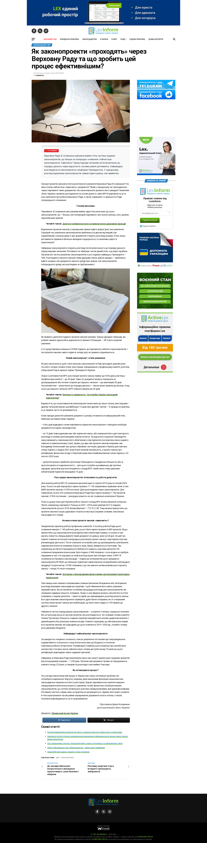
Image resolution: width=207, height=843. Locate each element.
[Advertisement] (156, 118)
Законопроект (68, 758)
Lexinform (40, 75)
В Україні (104, 39)
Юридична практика (69, 39)
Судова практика (137, 39)
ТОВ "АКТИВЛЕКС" (99, 834)
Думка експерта (155, 39)
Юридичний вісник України (65, 713)
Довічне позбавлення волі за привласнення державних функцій (94, 224)
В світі (114, 39)
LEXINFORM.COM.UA (145, 837)
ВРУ (58, 758)
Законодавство (89, 39)
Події (122, 39)
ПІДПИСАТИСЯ (150, 220)
